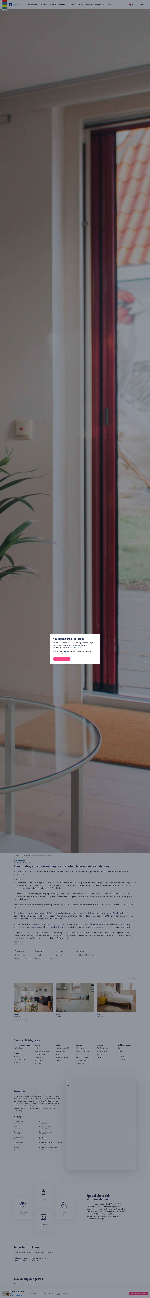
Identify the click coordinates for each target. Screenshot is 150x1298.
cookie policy (77, 648)
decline (67, 651)
